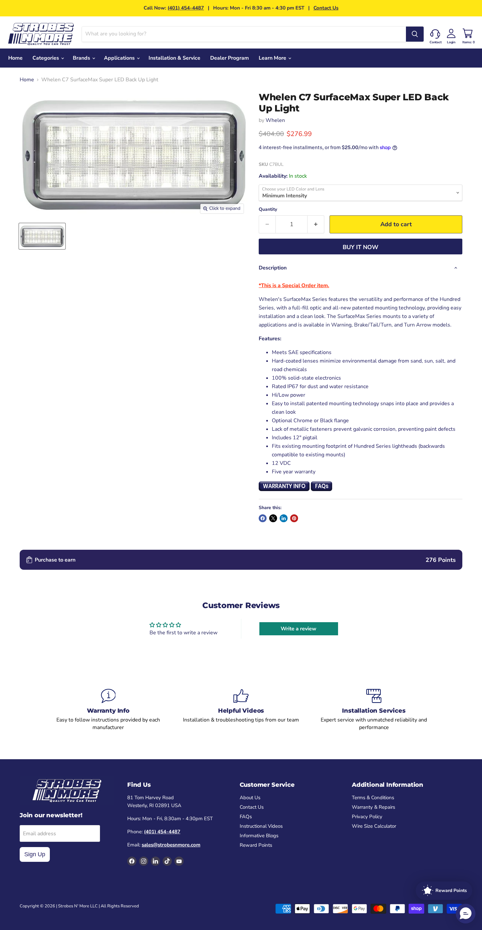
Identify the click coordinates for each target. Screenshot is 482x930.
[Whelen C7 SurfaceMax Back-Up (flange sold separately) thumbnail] (42, 236)
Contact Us (325, 8)
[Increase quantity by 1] (316, 224)
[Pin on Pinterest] (294, 518)
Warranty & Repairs (373, 807)
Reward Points (256, 845)
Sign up (34, 854)
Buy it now (360, 247)
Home (15, 58)
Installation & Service (174, 58)
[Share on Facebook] (263, 518)
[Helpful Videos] (241, 709)
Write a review (298, 628)
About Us (250, 797)
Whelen (275, 120)
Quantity (268, 209)
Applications (120, 58)
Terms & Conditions (373, 797)
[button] (465, 913)
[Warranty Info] (108, 709)
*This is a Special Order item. (294, 285)
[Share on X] (273, 518)
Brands (82, 58)
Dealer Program (229, 58)
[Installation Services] (374, 709)
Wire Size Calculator (374, 826)
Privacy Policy (367, 816)
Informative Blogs (259, 835)
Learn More (273, 58)
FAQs (246, 816)
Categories (46, 58)
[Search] (415, 34)
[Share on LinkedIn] (284, 518)
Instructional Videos (261, 826)
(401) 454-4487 (186, 8)
